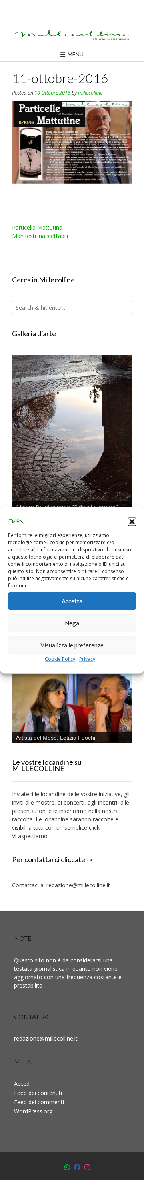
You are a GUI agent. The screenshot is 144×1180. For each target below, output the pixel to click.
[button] (132, 522)
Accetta (72, 601)
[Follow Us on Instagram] (87, 1167)
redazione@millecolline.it (78, 885)
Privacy (87, 658)
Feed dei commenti (39, 1102)
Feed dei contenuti (38, 1093)
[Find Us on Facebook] (77, 1167)
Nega (72, 623)
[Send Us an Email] (57, 1167)
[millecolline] (72, 33)
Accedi (22, 1083)
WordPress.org (33, 1111)
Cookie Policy (60, 658)
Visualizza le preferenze (72, 645)
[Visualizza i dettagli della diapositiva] (72, 434)
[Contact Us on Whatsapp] (67, 1167)
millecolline (90, 92)
